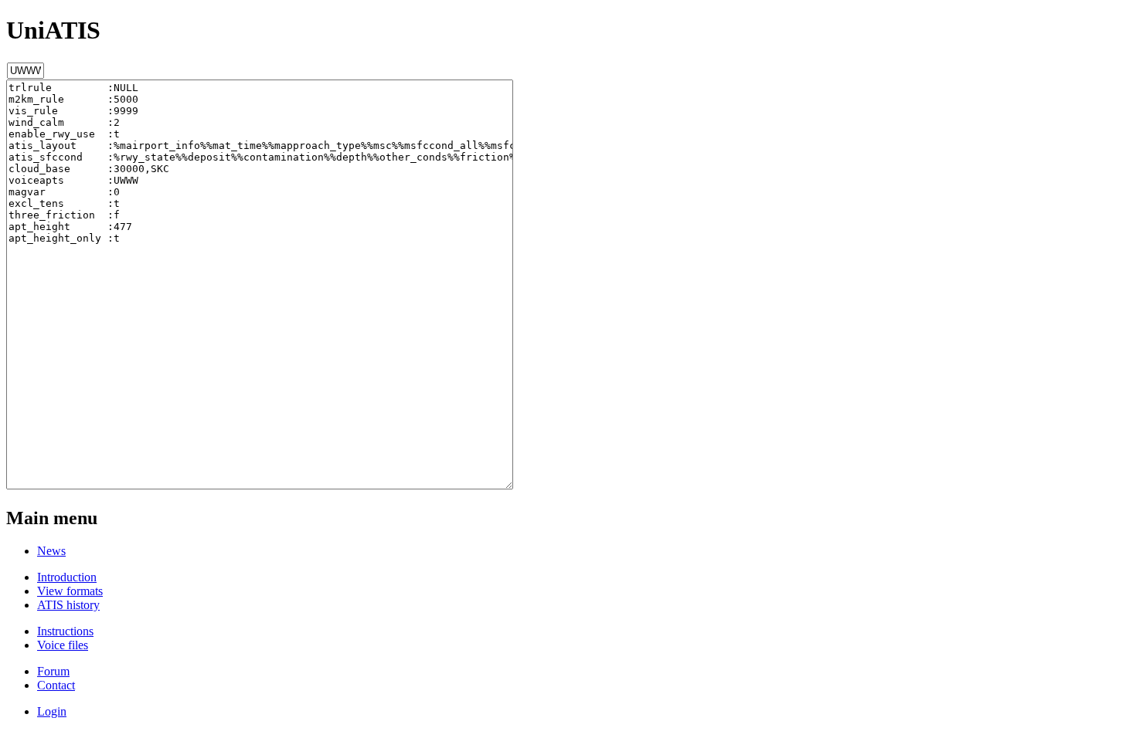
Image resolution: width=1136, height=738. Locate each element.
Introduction (67, 577)
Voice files (62, 645)
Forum (53, 671)
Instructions (65, 631)
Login (51, 711)
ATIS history (68, 604)
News (51, 550)
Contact (56, 685)
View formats (70, 591)
